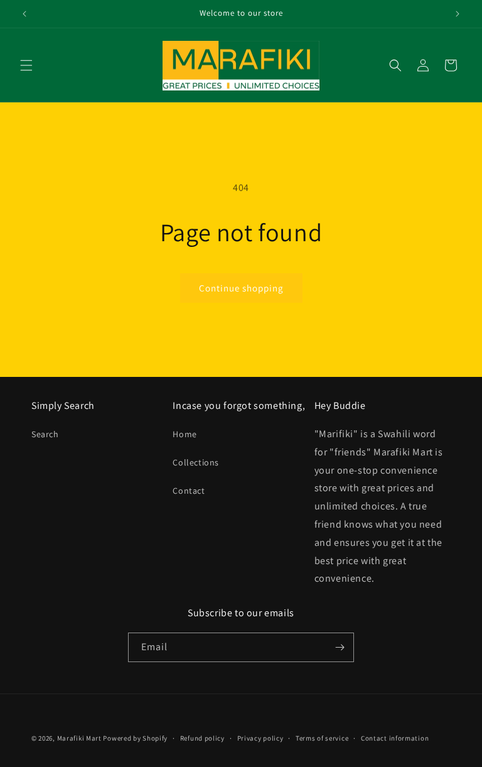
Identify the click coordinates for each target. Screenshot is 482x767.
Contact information (395, 738)
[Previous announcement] (24, 14)
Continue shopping (241, 288)
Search (45, 434)
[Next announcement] (457, 14)
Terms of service (322, 738)
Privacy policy (260, 738)
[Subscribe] (339, 647)
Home (184, 434)
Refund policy (202, 738)
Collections (196, 462)
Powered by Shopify (135, 738)
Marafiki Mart (79, 738)
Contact (189, 490)
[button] (26, 65)
